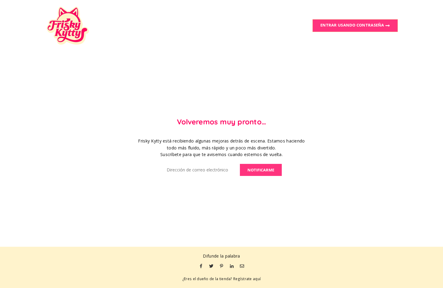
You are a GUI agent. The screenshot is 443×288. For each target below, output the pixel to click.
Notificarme (260, 170)
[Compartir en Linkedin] (232, 265)
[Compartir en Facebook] (201, 265)
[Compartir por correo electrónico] (242, 265)
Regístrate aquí (247, 278)
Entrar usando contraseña (352, 25)
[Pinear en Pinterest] (221, 265)
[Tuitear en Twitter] (211, 265)
